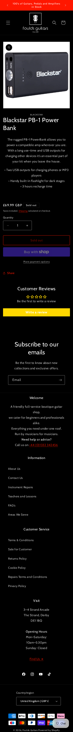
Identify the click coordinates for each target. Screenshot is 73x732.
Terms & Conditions (21, 540)
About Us (14, 469)
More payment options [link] (36, 261)
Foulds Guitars (30, 730)
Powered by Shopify (49, 730)
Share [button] (11, 273)
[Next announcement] (65, 5)
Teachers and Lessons (22, 496)
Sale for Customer (20, 549)
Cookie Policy (17, 568)
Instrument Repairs (20, 487)
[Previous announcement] (7, 5)
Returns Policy (17, 558)
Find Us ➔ (36, 659)
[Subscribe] (60, 380)
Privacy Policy (17, 586)
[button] (8, 22)
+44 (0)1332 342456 (43, 445)
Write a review (36, 312)
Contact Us (15, 478)
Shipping (23, 211)
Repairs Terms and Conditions (27, 577)
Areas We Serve (18, 514)
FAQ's (12, 505)
